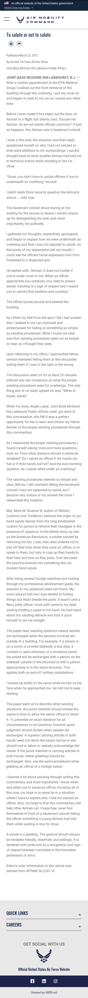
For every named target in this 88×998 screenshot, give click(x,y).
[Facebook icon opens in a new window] (32, 981)
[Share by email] (19, 43)
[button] (19, 8)
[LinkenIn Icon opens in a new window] (44, 981)
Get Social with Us (44, 944)
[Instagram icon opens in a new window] (55, 981)
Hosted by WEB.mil (44, 992)
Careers (14, 925)
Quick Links (17, 913)
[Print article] (11, 43)
